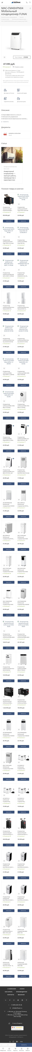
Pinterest (26, 1000)
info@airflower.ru (17, 1008)
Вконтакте (5, 1000)
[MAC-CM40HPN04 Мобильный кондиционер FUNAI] (16, 40)
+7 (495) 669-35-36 (16, 1005)
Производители (21, 991)
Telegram (9, 1000)
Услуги (22, 989)
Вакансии (21, 994)
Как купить (8, 991)
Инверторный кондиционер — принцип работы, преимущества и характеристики (10, 175)
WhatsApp (18, 1000)
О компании (12, 989)
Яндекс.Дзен (22, 1000)
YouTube (14, 1000)
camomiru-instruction (15, 133)
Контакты (10, 994)
